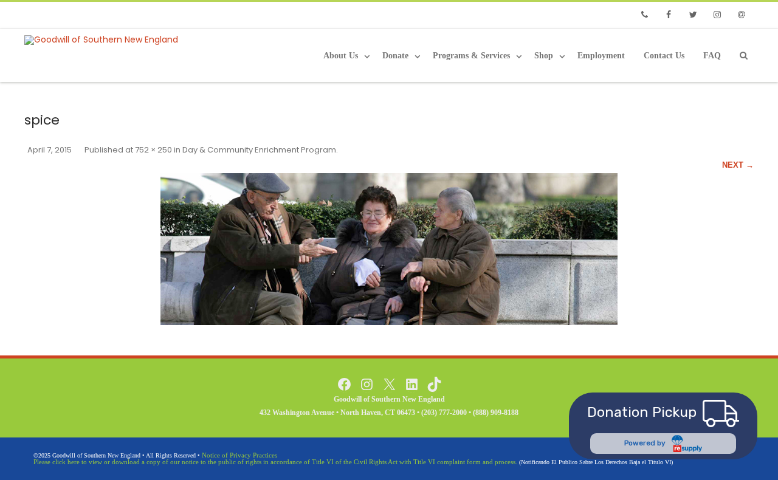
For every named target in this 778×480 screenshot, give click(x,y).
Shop (543, 55)
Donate (395, 55)
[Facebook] (668, 15)
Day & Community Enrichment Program (259, 150)
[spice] (389, 249)
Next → (738, 165)
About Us (340, 55)
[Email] (741, 15)
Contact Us (664, 55)
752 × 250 (153, 150)
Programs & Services (471, 55)
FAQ (712, 55)
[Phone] (644, 15)
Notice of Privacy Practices (239, 455)
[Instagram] (717, 15)
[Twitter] (693, 15)
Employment (601, 55)
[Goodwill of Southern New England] (104, 40)
